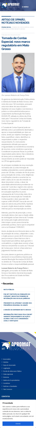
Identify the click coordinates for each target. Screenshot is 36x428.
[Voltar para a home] (11, 5)
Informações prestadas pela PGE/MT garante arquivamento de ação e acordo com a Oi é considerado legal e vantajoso (18, 317)
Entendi (18, 424)
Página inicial (6, 27)
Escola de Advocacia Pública (12, 371)
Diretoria (6, 377)
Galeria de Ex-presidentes (11, 380)
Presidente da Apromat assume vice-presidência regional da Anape (18, 304)
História (5, 362)
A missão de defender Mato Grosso (17, 310)
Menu (26, 7)
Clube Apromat (8, 374)
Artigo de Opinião (13, 19)
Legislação (6, 368)
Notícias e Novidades (15, 22)
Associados (7, 359)
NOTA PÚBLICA (9, 289)
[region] (18, 414)
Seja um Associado (9, 365)
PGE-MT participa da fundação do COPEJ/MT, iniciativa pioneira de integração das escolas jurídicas (17, 296)
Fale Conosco (7, 389)
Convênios (6, 383)
